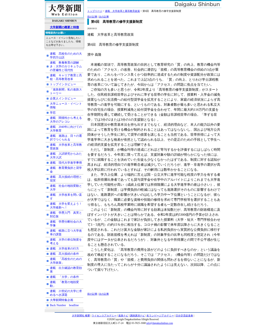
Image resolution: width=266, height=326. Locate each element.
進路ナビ (123, 315)
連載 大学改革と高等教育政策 (122, 11)
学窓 (53, 112)
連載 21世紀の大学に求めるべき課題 (66, 293)
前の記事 (92, 16)
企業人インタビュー (63, 98)
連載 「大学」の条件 (64, 276)
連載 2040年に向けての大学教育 (66, 128)
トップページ (94, 11)
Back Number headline (64, 305)
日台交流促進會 (184, 315)
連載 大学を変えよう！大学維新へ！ (66, 205)
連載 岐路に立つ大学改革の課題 (66, 232)
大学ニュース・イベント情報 (66, 105)
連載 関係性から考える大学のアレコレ (66, 119)
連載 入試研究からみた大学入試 (66, 155)
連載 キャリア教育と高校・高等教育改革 (66, 77)
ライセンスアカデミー (104, 315)
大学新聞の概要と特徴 (64, 27)
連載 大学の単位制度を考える (66, 241)
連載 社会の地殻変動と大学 (66, 187)
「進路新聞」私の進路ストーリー (66, 91)
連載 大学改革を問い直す (66, 196)
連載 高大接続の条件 (64, 253)
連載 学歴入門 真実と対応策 (66, 214)
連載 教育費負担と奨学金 (66, 169)
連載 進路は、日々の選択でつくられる (66, 137)
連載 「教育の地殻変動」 (64, 284)
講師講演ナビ (137, 315)
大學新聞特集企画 (61, 300)
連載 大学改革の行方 (64, 248)
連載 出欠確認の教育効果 (66, 269)
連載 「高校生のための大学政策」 (66, 260)
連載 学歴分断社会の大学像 (66, 223)
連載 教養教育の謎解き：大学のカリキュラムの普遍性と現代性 (66, 66)
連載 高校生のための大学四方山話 (66, 55)
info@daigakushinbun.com (159, 323)
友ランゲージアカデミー (160, 315)
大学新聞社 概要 (81, 315)
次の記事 (104, 16)
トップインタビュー (63, 84)
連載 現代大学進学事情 (66, 162)
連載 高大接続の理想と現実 (66, 178)
